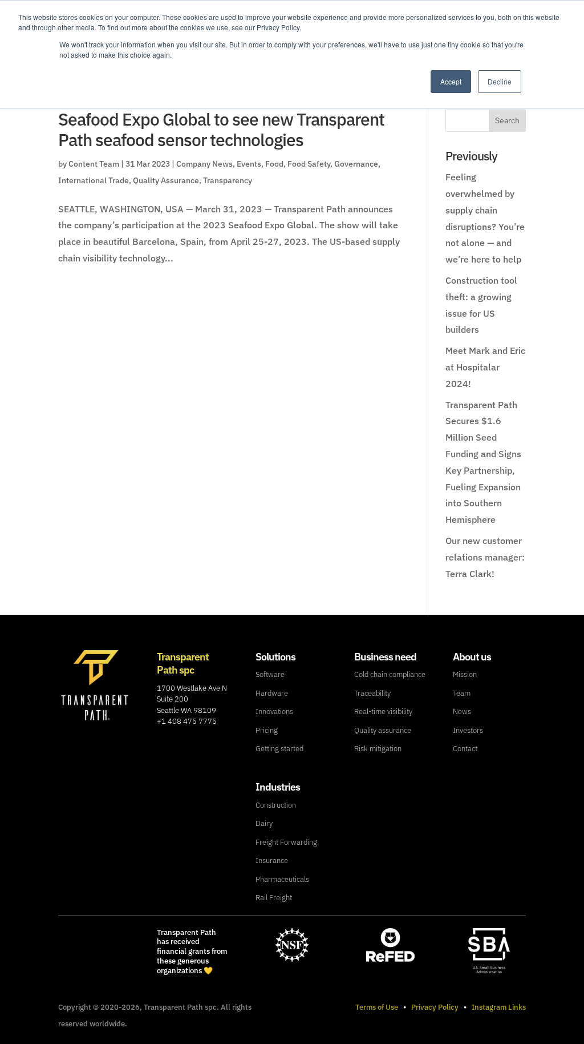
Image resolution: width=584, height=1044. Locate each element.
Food (274, 164)
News (462, 711)
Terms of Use (376, 1007)
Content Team (93, 164)
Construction (276, 805)
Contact (465, 748)
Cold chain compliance (389, 674)
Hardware (272, 693)
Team (462, 693)
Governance (356, 164)
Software (270, 674)
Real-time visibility (383, 711)
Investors (468, 730)
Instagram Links (499, 1007)
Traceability (372, 693)
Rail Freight (274, 897)
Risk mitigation (378, 748)
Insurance (272, 860)
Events (249, 164)
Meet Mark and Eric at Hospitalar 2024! (485, 367)
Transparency (227, 180)
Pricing (267, 730)
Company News (204, 164)
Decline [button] (500, 81)
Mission (465, 674)
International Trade (93, 180)
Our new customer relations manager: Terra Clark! (485, 557)
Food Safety (308, 164)
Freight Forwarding (286, 842)
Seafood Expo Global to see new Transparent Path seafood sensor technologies (221, 129)
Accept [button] (450, 81)
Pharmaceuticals (282, 879)
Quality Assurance (166, 180)
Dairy (264, 823)
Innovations (274, 711)
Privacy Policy (435, 1007)
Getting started (279, 748)
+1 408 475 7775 (187, 721)
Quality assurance (382, 730)
